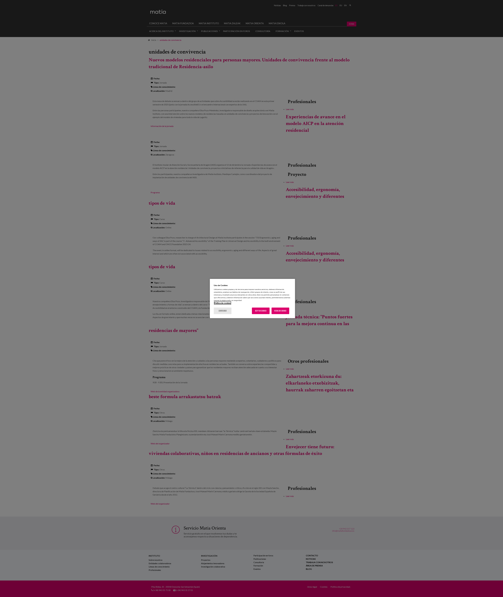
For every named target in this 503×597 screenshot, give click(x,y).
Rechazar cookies (280, 311)
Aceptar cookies (260, 311)
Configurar (223, 311)
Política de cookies (222, 303)
